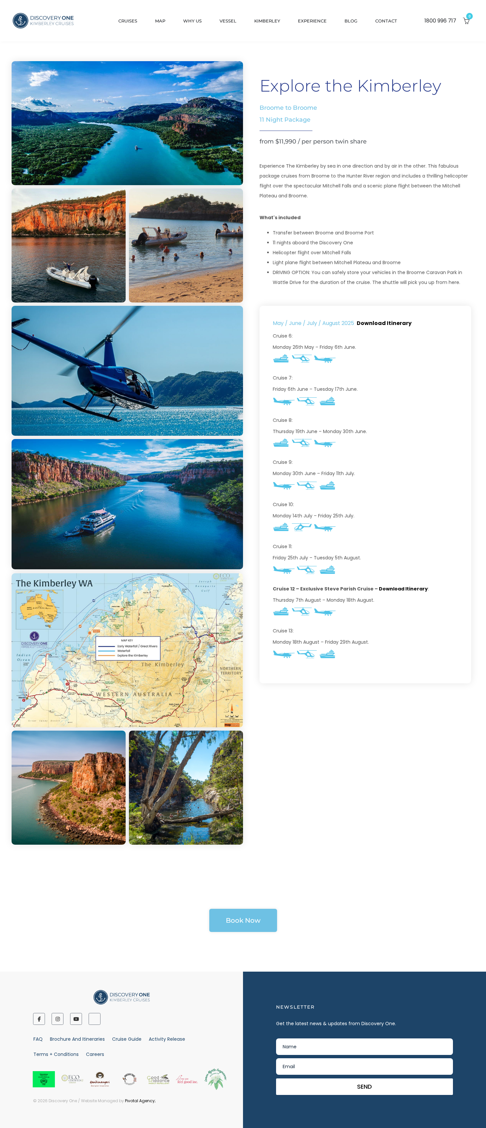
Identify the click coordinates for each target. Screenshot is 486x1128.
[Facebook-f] (39, 1019)
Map (160, 20)
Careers (95, 1054)
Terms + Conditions (56, 1054)
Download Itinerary (384, 323)
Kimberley (267, 20)
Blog (350, 20)
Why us (192, 20)
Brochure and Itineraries (77, 1039)
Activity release (167, 1039)
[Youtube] (76, 1019)
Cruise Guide (127, 1039)
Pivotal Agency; (140, 1101)
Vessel (228, 20)
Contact (386, 20)
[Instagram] (57, 1019)
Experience (312, 20)
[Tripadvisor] (95, 1019)
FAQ (38, 1039)
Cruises (127, 20)
